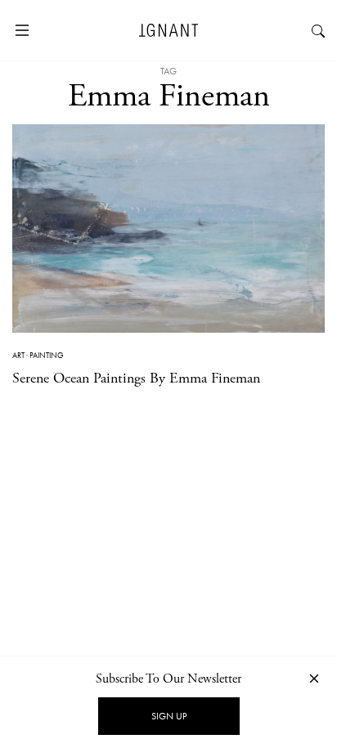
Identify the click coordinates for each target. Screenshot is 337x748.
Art (18, 355)
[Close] (314, 678)
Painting (46, 355)
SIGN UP (168, 716)
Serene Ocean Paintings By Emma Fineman (136, 378)
